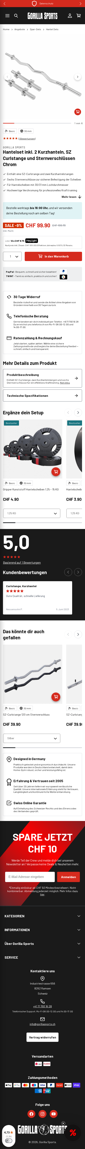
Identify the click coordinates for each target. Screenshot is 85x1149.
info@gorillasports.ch (42, 1024)
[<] (4, 4)
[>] (80, 4)
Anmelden (68, 877)
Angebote (19, 29)
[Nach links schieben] (7, 76)
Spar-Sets (35, 29)
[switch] (8, 1141)
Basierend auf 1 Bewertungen (22, 562)
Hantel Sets (52, 29)
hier (42, 894)
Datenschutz (46, 3)
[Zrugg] (68, 412)
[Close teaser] (63, 1123)
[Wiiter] (78, 412)
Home (6, 29)
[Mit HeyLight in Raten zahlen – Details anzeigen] (41, 240)
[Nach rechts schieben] (77, 76)
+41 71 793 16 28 (42, 1006)
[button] (16, 15)
